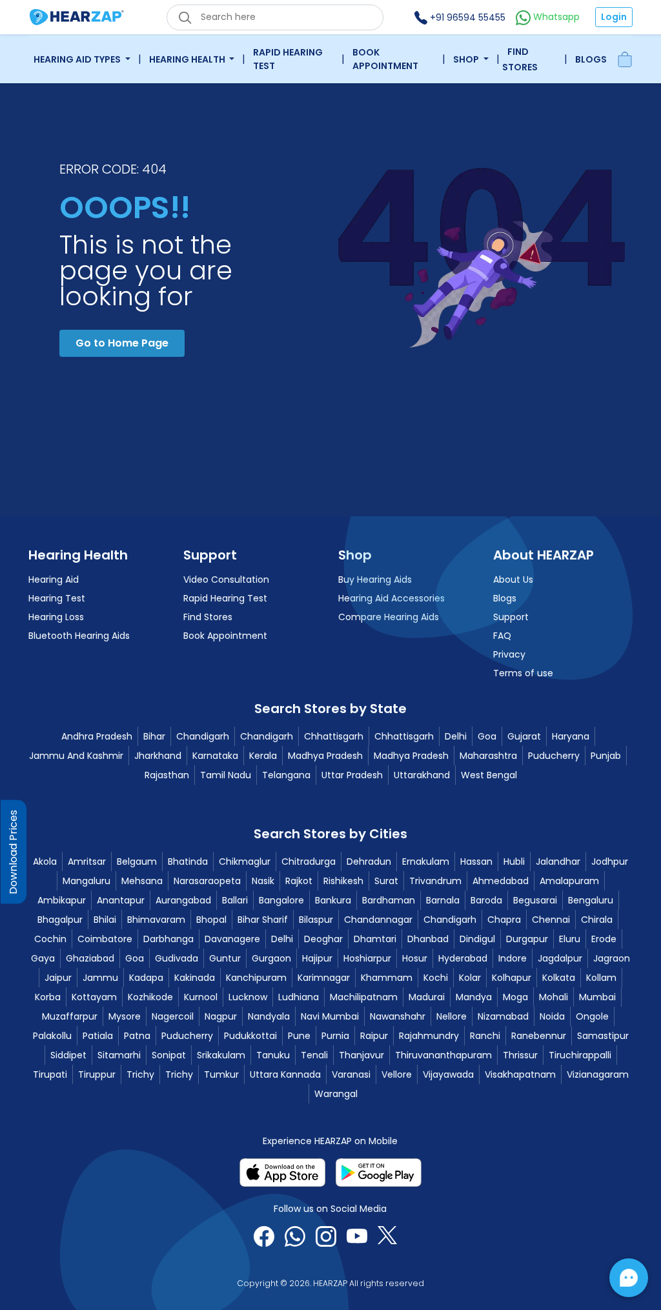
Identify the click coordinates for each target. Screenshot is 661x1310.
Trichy (140, 1074)
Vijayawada (448, 1074)
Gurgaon (271, 958)
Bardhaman (388, 900)
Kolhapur (511, 977)
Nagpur (221, 1016)
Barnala (443, 900)
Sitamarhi (119, 1055)
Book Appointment (385, 59)
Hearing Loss (56, 616)
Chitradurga (308, 861)
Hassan (476, 861)
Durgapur (527, 938)
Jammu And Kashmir (76, 755)
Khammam (386, 977)
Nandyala (269, 1016)
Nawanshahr (397, 1016)
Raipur (374, 1035)
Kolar (470, 977)
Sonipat (169, 1055)
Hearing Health (188, 59)
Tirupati (50, 1074)
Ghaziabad (90, 958)
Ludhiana (298, 997)
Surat (386, 880)
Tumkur (221, 1074)
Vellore (396, 1074)
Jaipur (58, 977)
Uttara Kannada (285, 1074)
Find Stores (520, 59)
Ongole (592, 1016)
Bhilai (105, 919)
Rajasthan (167, 775)
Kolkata (558, 977)
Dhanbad (428, 938)
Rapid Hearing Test (288, 59)
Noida (552, 1016)
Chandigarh (202, 736)
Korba (48, 997)
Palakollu (52, 1035)
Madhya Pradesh (325, 755)
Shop (467, 59)
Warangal (336, 1093)
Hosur (414, 958)
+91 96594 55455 (466, 17)
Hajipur (317, 958)
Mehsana (142, 880)
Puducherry (554, 755)
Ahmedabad (501, 880)
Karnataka (215, 755)
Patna (137, 1035)
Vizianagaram (598, 1074)
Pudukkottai (250, 1035)
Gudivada (176, 958)
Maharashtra (488, 755)
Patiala (98, 1035)
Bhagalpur (60, 919)
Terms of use (523, 673)
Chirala (597, 919)
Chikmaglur (244, 861)
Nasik (263, 880)
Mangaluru (86, 880)
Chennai (551, 919)
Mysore (124, 1016)
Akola (45, 861)
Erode (603, 938)
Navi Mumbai (330, 1016)
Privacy (509, 654)
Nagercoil (173, 1016)
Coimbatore (104, 938)
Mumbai (597, 997)
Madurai (427, 997)
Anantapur (121, 900)
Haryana (570, 736)
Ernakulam (425, 861)
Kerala (263, 755)
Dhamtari (375, 938)
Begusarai (535, 900)
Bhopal (211, 919)
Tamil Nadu (225, 775)
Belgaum (137, 861)
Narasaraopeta (207, 880)
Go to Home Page (122, 343)
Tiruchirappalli (580, 1055)
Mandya (474, 997)
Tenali (314, 1055)
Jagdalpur (560, 958)
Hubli (514, 861)
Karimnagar (324, 977)
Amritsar (87, 861)
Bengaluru (590, 900)
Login (614, 16)
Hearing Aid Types (78, 59)
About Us (513, 579)
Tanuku (273, 1055)
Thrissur (520, 1055)
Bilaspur (316, 919)
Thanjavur (361, 1055)
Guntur (225, 958)
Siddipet (68, 1055)
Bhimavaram (156, 919)
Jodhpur (609, 861)
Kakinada (194, 977)
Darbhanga (168, 938)
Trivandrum (435, 880)
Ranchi (485, 1035)
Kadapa (146, 977)
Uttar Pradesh (352, 775)
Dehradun (369, 861)
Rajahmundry (429, 1035)
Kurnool (201, 997)
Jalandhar (558, 861)
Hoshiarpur (367, 958)
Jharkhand (157, 755)
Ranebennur (538, 1035)
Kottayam (94, 997)
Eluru (569, 938)
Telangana (286, 775)
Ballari (235, 900)
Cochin (50, 938)
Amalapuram (569, 880)
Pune (299, 1035)
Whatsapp (555, 16)
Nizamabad (503, 1016)
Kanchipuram (256, 977)
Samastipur (603, 1035)
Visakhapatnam (520, 1074)
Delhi (456, 736)
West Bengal (489, 775)
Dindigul (477, 938)
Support (511, 616)
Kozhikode (150, 997)
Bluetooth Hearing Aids (79, 635)
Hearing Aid (53, 579)
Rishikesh (343, 880)
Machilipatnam (364, 997)
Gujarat (524, 736)
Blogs (591, 59)
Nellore (451, 1016)
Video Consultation (226, 579)
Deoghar (323, 938)
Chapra (504, 919)
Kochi (435, 977)
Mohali (553, 997)
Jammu (100, 977)
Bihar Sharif (263, 919)
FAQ (502, 635)
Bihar (154, 736)
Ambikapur (61, 900)
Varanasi (351, 1074)
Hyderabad (462, 958)
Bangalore (281, 900)
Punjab (606, 755)
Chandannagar (378, 919)
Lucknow (248, 997)
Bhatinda (188, 861)
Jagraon (611, 958)
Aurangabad (183, 900)
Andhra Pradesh (96, 736)
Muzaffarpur (69, 1016)
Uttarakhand (422, 775)
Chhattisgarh (333, 736)
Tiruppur (97, 1074)
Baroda (486, 900)
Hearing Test (56, 598)
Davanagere (232, 938)
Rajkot (298, 880)
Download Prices (13, 851)
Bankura (333, 900)
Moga (515, 997)
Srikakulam (221, 1055)
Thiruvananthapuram (443, 1055)
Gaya (43, 958)
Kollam (601, 977)
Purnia (335, 1035)
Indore (512, 958)
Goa (487, 736)
